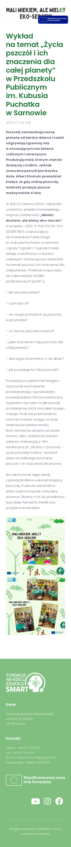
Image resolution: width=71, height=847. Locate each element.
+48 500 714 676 (23, 753)
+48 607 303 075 (28, 748)
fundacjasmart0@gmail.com (35, 758)
